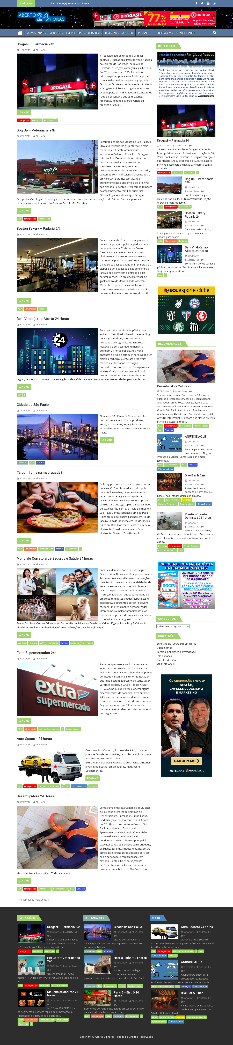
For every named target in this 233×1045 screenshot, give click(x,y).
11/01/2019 (165, 145)
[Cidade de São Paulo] (57, 416)
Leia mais (23, 112)
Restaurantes (132, 1016)
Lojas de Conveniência (49, 729)
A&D (20, 308)
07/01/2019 (193, 221)
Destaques (22, 462)
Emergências (24, 120)
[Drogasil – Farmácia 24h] (57, 55)
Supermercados (73, 729)
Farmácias (36, 120)
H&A (32, 462)
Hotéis (122, 986)
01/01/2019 (193, 255)
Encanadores (44, 888)
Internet (40, 462)
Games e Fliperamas (167, 504)
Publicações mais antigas (35, 899)
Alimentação (30, 308)
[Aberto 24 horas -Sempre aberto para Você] (20, 32)
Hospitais (33, 643)
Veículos (75, 643)
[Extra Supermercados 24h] (57, 664)
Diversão (187, 499)
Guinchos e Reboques (49, 786)
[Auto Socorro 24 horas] (50, 750)
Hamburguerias (46, 548)
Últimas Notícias (79, 786)
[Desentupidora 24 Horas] (57, 807)
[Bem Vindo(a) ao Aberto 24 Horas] (57, 330)
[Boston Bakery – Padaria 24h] (57, 240)
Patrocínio (49, 120)
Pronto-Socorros (191, 546)
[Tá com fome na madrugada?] (57, 484)
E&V (19, 218)
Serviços (64, 643)
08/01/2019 (193, 187)
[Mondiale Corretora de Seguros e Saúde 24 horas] (57, 570)
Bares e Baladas (173, 499)
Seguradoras (52, 643)
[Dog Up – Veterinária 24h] (57, 141)
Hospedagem (110, 986)
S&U (42, 643)
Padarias (42, 308)
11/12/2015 (121, 1000)
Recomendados (60, 888)
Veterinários (44, 218)
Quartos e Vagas (135, 986)
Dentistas (22, 643)
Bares (160, 499)
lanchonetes (71, 548)
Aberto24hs (41, 50)
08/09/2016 (165, 391)
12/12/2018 (121, 931)
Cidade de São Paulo (68, 3)
